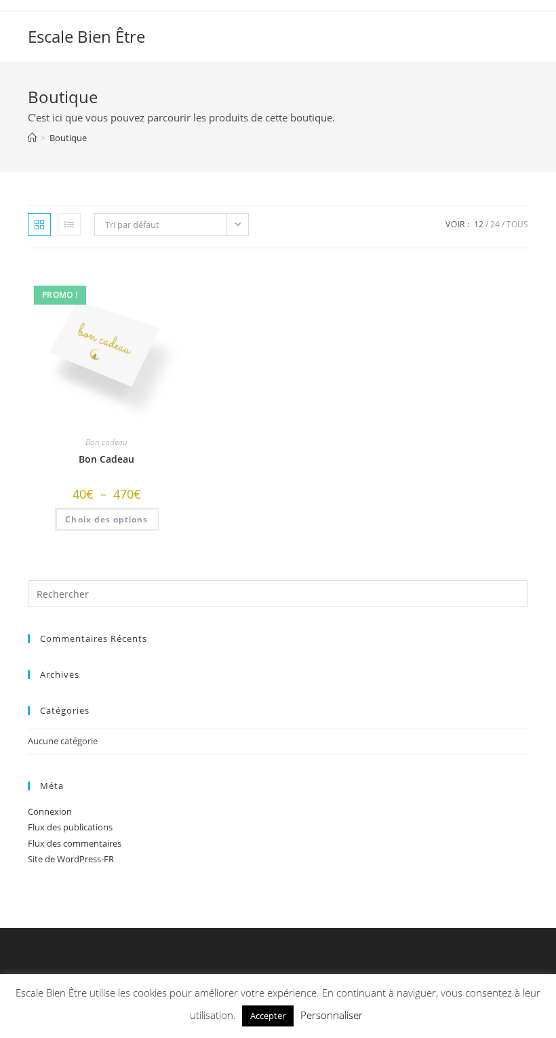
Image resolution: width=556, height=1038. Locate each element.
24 (495, 224)
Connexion (50, 811)
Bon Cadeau (106, 459)
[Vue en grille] (39, 224)
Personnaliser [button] (331, 1015)
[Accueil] (32, 138)
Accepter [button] (267, 1016)
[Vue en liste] (69, 224)
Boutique (68, 138)
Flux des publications (70, 827)
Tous (517, 224)
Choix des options (106, 519)
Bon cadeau (106, 442)
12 (478, 224)
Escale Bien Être (86, 36)
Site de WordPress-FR (71, 859)
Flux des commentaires (74, 843)
